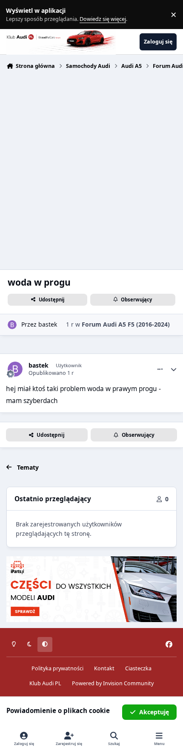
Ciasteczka (138, 668)
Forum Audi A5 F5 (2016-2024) (126, 324)
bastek (47, 324)
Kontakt (104, 668)
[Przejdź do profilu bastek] (12, 324)
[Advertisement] (91, 168)
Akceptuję (154, 712)
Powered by (113, 683)
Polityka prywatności (57, 668)
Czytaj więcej (18, 15)
